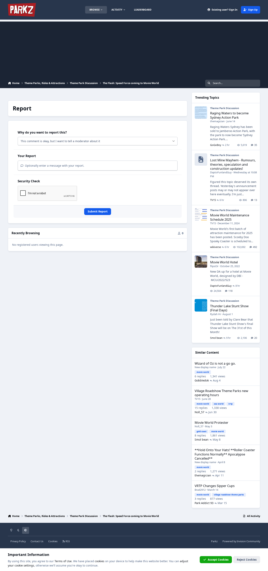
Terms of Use (63, 561)
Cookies (52, 541)
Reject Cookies (247, 559)
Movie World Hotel (224, 262)
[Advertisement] (134, 49)
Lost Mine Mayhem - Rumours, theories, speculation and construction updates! (233, 164)
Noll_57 (199, 412)
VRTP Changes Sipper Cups (215, 485)
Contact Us (37, 541)
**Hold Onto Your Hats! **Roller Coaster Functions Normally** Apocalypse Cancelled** (225, 454)
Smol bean (216, 338)
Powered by (241, 541)
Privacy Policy (18, 541)
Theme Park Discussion (224, 108)
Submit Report (98, 211)
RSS (67, 541)
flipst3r (214, 266)
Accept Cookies (218, 559)
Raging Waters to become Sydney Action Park (229, 115)
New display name (205, 367)
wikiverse (215, 247)
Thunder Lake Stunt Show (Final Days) (229, 308)
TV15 (213, 200)
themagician (217, 121)
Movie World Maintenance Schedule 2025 (229, 217)
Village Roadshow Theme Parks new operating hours (221, 392)
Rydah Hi (215, 314)
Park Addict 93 (204, 503)
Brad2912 (200, 489)
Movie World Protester (211, 422)
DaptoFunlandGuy (221, 172)
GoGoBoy (215, 145)
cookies (99, 561)
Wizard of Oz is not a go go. (215, 363)
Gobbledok (202, 380)
